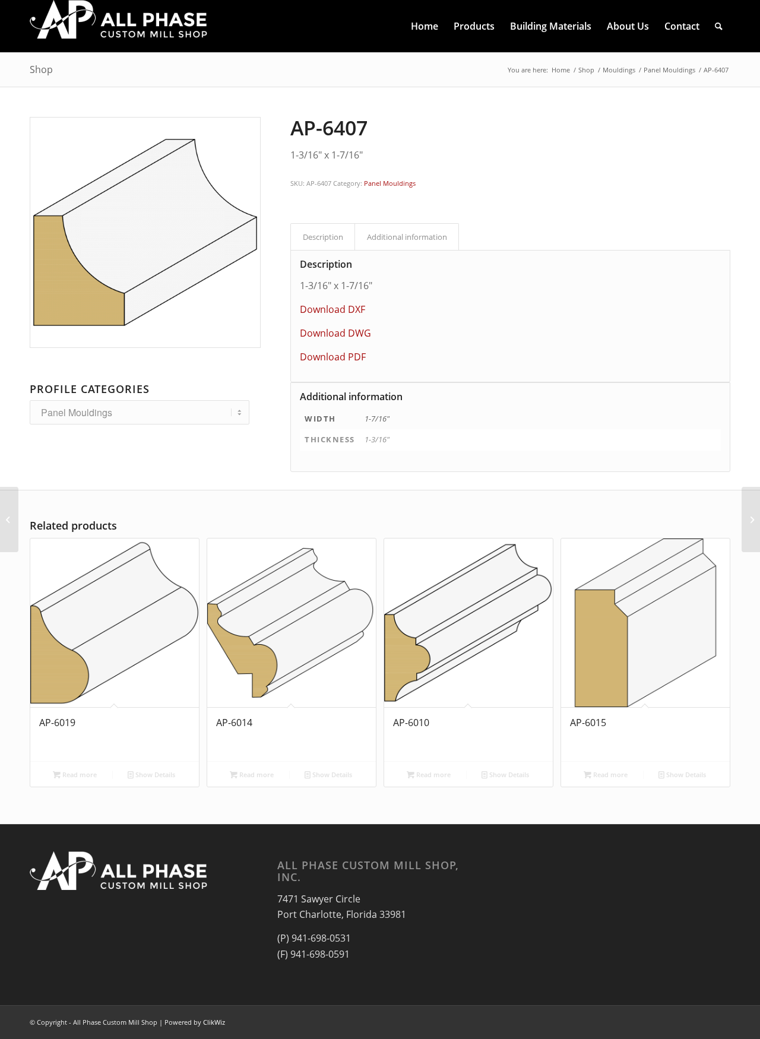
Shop (41, 69)
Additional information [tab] (407, 237)
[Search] (718, 26)
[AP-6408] (751, 519)
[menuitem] (424, 26)
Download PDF (333, 356)
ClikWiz (214, 1022)
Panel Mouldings (390, 183)
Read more (79, 774)
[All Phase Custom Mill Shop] (119, 26)
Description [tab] (323, 237)
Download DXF (332, 309)
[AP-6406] (9, 519)
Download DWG (335, 333)
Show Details (154, 774)
